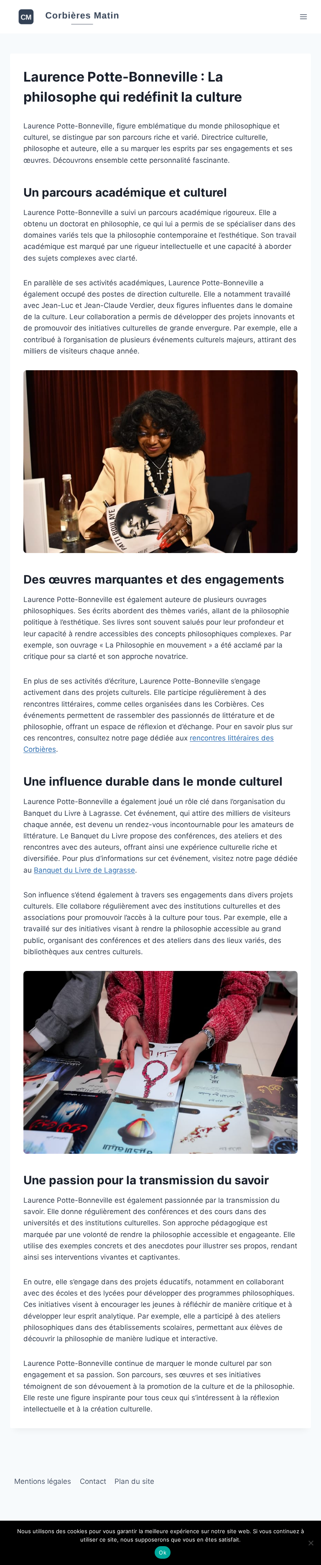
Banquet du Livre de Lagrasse (84, 870)
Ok (162, 1552)
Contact (93, 1481)
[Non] (310, 1543)
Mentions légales (42, 1481)
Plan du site (134, 1481)
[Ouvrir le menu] (303, 16)
